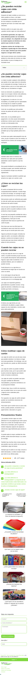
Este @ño (4, 640)
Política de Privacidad (6, 670)
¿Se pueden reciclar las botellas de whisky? (7, 495)
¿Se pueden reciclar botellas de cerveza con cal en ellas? (21, 495)
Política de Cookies (5, 668)
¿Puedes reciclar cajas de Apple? (14, 490)
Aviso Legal (3, 667)
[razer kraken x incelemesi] (14, 674)
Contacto (3, 671)
